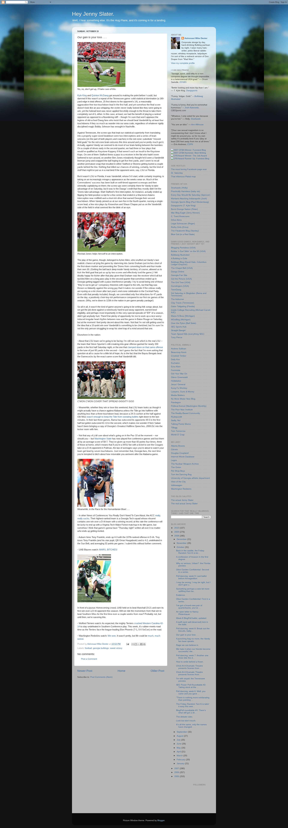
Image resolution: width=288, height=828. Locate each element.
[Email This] (132, 644)
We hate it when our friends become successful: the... (193, 650)
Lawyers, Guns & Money (182, 392)
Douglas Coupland (180, 453)
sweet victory (116, 648)
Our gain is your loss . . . (187, 635)
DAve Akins (176, 220)
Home (121, 670)
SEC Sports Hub (178, 327)
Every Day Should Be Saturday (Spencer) (190, 195)
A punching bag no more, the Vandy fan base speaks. (193, 640)
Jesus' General (178, 384)
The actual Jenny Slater (182, 500)
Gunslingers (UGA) (180, 286)
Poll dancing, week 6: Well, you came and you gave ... (191, 692)
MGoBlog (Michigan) (180, 319)
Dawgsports (191, 90)
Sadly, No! (176, 420)
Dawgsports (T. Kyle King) (183, 205)
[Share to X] (138, 644)
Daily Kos (175, 359)
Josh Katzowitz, (192, 108)
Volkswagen (176, 485)
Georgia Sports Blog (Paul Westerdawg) (190, 202)
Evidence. (180, 595)
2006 (177, 772)
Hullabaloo (176, 381)
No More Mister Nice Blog (183, 399)
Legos (174, 460)
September (182, 732)
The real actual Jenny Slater (184, 503)
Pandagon (176, 402)
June (179, 744)
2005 (177, 776)
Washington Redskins (181, 489)
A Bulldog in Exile (179, 258)
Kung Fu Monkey (179, 388)
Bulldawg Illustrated (180, 255)
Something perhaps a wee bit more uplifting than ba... (192, 590)
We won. (112, 636)
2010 (177, 528)
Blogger (161, 820)
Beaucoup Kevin (178, 352)
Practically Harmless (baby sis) (185, 191)
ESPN (190, 144)
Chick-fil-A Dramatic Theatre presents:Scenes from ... (189, 667)
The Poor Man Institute (182, 410)
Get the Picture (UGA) (181, 279)
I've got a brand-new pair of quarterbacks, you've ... (189, 606)
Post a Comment (89, 659)
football (88, 648)
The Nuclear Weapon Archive (185, 464)
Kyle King (82, 95)
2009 (177, 532)
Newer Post (84, 670)
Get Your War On (179, 374)
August (180, 736)
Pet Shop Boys (178, 471)
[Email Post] (127, 644)
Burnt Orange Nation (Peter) (184, 209)
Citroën (174, 449)
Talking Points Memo (181, 424)
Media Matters (178, 395)
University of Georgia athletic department (190, 478)
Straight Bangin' (178, 330)
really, (158, 515)
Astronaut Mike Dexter (195, 38)
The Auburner (177, 299)
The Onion (176, 467)
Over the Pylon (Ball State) (183, 323)
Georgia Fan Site (179, 275)
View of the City (178, 482)
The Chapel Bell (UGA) (182, 268)
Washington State (102, 438)
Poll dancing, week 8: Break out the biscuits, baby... (193, 629)
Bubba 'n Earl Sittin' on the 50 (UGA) (188, 251)
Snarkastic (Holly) (179, 188)
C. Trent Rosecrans (180, 216)
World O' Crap (177, 435)
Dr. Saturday (177, 173)
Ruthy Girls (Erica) (179, 227)
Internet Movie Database (182, 457)
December (182, 539)
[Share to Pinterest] (144, 644)
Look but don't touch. (186, 721)
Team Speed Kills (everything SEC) (187, 334)
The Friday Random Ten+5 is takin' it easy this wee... (192, 705)
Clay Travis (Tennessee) (182, 303)
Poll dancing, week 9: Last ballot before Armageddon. (191, 577)
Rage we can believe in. (187, 645)
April (179, 752)
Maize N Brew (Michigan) (183, 316)
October (181, 547)
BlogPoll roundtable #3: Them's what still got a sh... (191, 711)
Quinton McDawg (100, 95)
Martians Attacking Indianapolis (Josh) (189, 198)
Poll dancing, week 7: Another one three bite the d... (192, 656)
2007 (177, 768)
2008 (177, 536)
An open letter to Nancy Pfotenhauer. (187, 613)
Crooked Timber (178, 356)
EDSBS (183, 82)
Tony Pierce (176, 337)
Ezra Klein (176, 367)
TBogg (174, 428)
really (80, 518)
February (181, 759)
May (179, 748)
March (180, 755)
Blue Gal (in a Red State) (183, 234)
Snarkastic (196, 119)
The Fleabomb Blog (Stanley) (185, 231)
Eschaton (175, 363)
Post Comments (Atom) (101, 677)
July (179, 740)
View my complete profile (183, 63)
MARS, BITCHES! (108, 549)
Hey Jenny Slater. (93, 14)
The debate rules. (184, 717)
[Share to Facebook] (141, 644)
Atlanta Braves (178, 446)
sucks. (86, 518)
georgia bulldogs (101, 648)
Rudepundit (176, 417)
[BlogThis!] (135, 644)
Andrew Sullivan (178, 349)
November (182, 543)
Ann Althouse (197, 124)
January (181, 763)
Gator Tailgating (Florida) (183, 306)
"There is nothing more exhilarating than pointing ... (192, 698)
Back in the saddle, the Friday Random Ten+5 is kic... (190, 552)
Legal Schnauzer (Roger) (183, 223)
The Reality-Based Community (185, 413)
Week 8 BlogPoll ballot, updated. (191, 618)
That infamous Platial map (183, 176)
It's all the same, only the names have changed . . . (191, 725)
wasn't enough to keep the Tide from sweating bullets (112, 417)
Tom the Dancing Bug (181, 474)
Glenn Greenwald (179, 377)
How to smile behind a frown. (190, 662)
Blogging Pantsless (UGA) (183, 248)
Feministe (175, 370)
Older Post (157, 670)
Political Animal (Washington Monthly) (188, 406)
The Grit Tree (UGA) (180, 282)
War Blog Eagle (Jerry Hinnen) (185, 213)
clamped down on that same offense (145, 347)
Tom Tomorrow (178, 431)
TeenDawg (176, 290)
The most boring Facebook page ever (189, 169)
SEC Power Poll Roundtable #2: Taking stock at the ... (191, 686)
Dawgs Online (177, 272)
